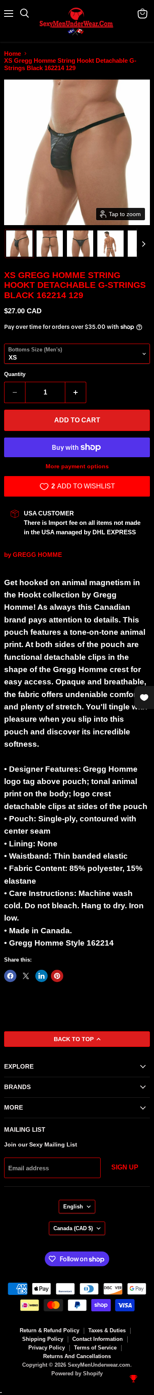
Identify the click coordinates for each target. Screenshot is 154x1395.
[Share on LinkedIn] (41, 976)
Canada (73, 1228)
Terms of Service (95, 1348)
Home (12, 53)
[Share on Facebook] (10, 976)
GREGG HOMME (37, 554)
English (73, 1207)
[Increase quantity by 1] (75, 392)
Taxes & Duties (107, 1330)
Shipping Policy (42, 1339)
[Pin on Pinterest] (57, 976)
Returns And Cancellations (77, 1356)
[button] (19, 244)
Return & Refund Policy (49, 1330)
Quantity (14, 374)
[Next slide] (143, 243)
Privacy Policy (46, 1348)
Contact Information (97, 1339)
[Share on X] (26, 976)
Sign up (124, 1167)
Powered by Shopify (77, 1373)
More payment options (77, 466)
